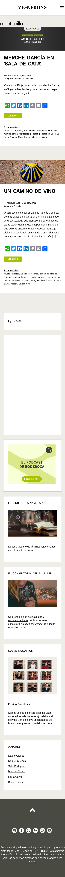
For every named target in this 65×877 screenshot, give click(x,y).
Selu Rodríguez (17, 766)
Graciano (52, 130)
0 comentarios (11, 127)
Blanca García (16, 782)
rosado (14, 284)
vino (38, 137)
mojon (57, 277)
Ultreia (22, 284)
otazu (26, 280)
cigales (41, 277)
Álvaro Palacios (11, 274)
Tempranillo (29, 137)
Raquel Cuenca (17, 761)
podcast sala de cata (49, 134)
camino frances (20, 277)
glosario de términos (29, 546)
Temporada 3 (29, 78)
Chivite (33, 277)
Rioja (6, 137)
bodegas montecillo (26, 130)
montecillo (24, 134)
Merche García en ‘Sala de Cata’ (29, 60)
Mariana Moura (16, 771)
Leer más (13, 115)
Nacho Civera (16, 755)
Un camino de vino (29, 191)
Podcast (17, 78)
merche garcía (11, 134)
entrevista (42, 130)
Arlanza (34, 274)
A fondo (17, 206)
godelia (49, 277)
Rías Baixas (47, 280)
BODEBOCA (10, 130)
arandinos (25, 274)
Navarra (19, 280)
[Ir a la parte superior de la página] (32, 808)
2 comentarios (11, 270)
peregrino (35, 280)
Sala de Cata (16, 137)
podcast (34, 134)
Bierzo (43, 274)
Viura (44, 137)
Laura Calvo (15, 777)
